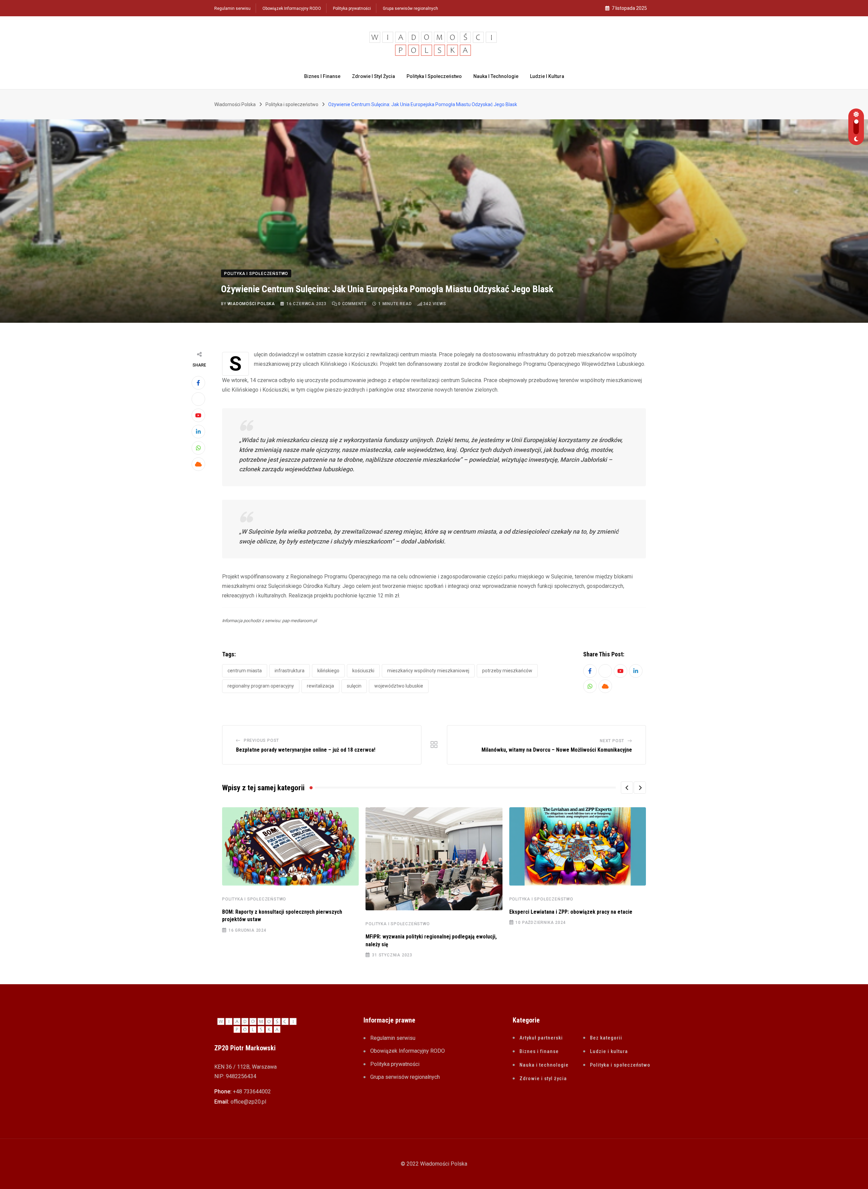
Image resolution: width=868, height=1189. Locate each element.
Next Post (612, 740)
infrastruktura (289, 670)
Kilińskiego (328, 670)
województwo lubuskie (398, 686)
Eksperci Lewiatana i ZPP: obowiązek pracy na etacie (570, 912)
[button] (627, 787)
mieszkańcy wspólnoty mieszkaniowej (428, 670)
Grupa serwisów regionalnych (410, 8)
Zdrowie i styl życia (373, 76)
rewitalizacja (320, 686)
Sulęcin (354, 686)
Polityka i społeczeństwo (434, 76)
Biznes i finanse (322, 76)
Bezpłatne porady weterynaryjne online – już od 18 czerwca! (305, 750)
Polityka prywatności (352, 8)
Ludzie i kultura (547, 76)
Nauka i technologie (495, 76)
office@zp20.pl (248, 1101)
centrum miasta (245, 670)
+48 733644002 (252, 1091)
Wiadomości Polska (251, 303)
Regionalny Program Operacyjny (261, 686)
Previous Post (261, 740)
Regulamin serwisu (232, 8)
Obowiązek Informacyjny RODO (291, 8)
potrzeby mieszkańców (507, 670)
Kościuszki (363, 670)
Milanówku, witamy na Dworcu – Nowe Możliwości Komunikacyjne (556, 750)
